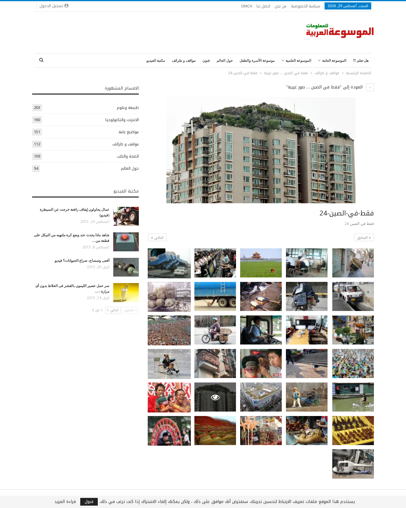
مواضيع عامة (129, 132)
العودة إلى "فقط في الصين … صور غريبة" (325, 87)
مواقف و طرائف (184, 60)
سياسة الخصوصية (305, 6)
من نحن (281, 6)
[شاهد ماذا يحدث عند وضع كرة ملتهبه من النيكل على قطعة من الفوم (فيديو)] (126, 241)
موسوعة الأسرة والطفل (257, 60)
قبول (89, 502)
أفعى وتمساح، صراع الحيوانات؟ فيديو (82, 260)
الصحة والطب (128, 156)
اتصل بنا (263, 6)
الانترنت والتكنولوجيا (122, 119)
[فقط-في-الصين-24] (353, 262)
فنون (206, 60)
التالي (158, 237)
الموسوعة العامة (334, 60)
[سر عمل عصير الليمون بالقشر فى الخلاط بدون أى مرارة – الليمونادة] (126, 292)
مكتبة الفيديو (156, 60)
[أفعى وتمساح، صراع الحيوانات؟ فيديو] (126, 267)
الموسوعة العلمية (298, 60)
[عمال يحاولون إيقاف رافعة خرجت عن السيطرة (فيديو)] (126, 216)
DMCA (246, 6)
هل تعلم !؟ (361, 60)
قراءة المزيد (65, 502)
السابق (363, 237)
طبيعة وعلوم (128, 107)
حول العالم (225, 60)
